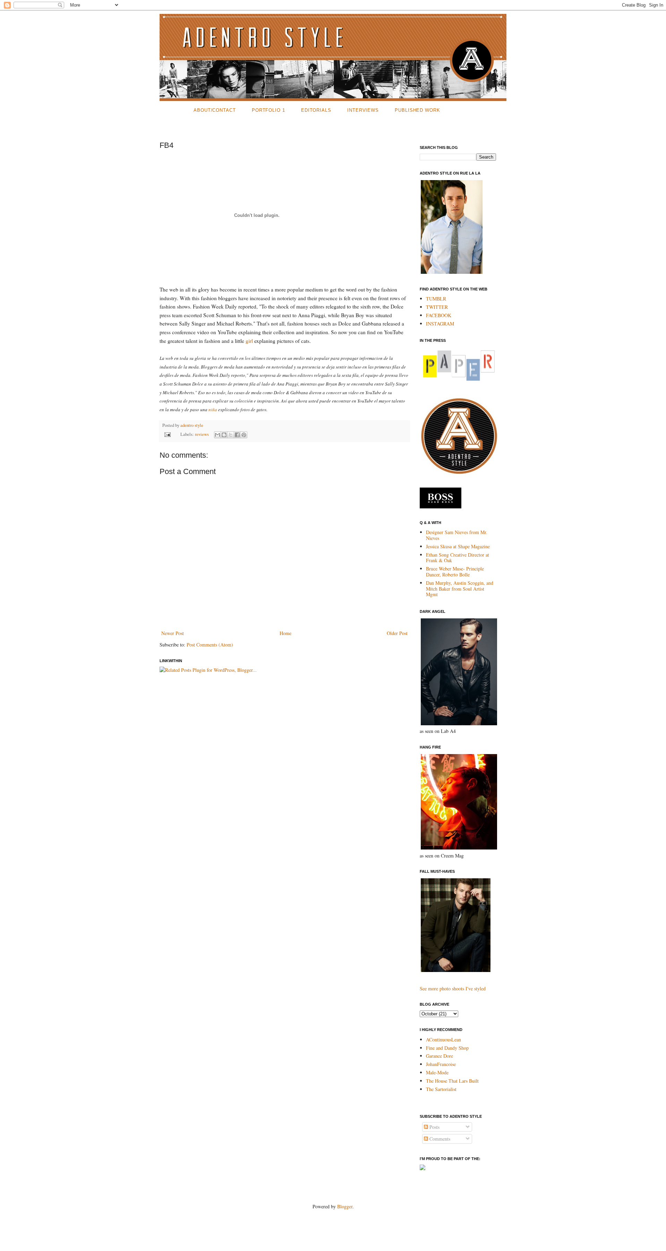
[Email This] (217, 434)
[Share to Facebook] (237, 434)
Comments (439, 1138)
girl (250, 340)
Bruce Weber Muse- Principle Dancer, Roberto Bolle (455, 571)
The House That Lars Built (452, 1080)
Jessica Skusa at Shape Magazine (458, 546)
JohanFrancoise (441, 1064)
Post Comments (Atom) (210, 644)
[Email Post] (167, 434)
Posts (433, 1127)
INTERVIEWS (363, 110)
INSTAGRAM (440, 323)
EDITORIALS (316, 110)
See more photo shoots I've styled (453, 988)
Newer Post (172, 633)
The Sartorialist (441, 1089)
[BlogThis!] (224, 434)
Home (285, 633)
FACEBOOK (438, 315)
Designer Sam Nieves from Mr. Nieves (456, 535)
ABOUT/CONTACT (215, 110)
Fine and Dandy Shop (447, 1048)
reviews (202, 434)
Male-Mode (437, 1072)
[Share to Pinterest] (243, 434)
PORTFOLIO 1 (268, 110)
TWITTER (437, 307)
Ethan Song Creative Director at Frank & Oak (457, 557)
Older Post (397, 633)
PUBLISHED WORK (417, 110)
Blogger (344, 1206)
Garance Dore (439, 1056)
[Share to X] (230, 434)
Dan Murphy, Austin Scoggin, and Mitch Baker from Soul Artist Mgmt (459, 589)
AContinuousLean (443, 1039)
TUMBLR (436, 298)
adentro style (191, 425)
